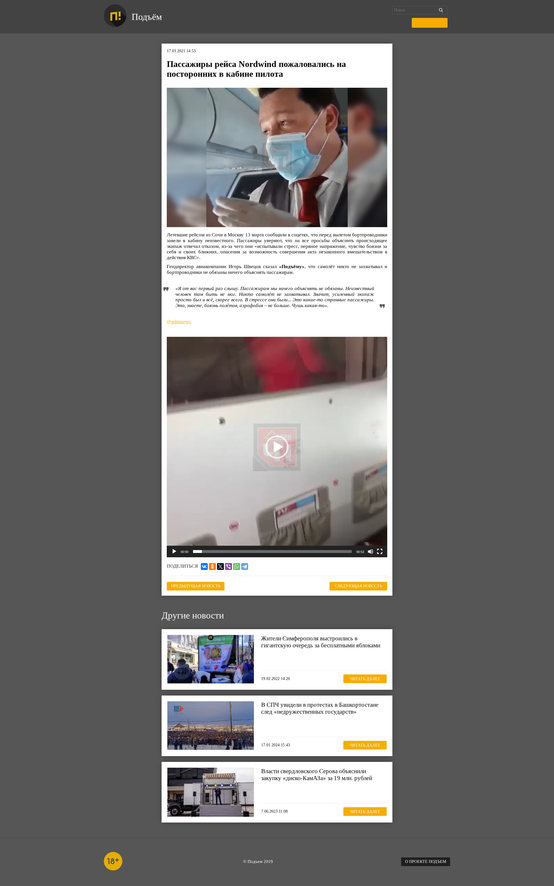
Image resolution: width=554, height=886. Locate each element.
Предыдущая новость (195, 586)
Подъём (147, 17)
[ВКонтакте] (204, 566)
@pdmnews (179, 321)
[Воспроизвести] (174, 551)
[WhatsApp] (236, 566)
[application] (277, 447)
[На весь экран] (380, 551)
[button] (277, 447)
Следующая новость (358, 586)
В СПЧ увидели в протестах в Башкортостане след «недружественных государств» (319, 708)
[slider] (272, 551)
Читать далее (365, 679)
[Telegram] (244, 566)
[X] (220, 566)
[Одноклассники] (212, 566)
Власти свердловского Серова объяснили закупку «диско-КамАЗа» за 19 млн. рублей (316, 775)
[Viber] (228, 566)
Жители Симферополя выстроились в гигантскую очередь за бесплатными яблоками (320, 642)
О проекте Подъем (425, 861)
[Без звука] (370, 551)
